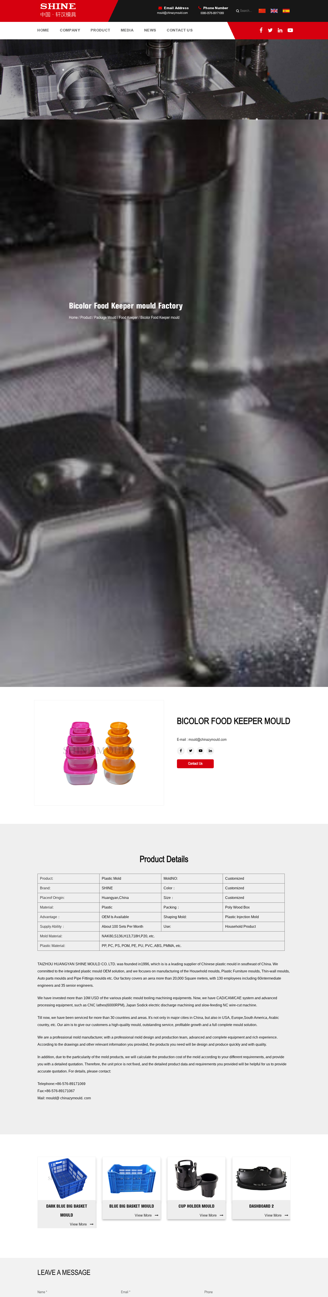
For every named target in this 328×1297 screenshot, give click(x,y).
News (150, 30)
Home (43, 30)
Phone (208, 1292)
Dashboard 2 (196, 1206)
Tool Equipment (76, 37)
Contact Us (180, 30)
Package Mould (105, 318)
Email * (125, 1292)
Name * (42, 1292)
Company (70, 30)
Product (100, 30)
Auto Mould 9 (261, 1206)
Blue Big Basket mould (66, 1206)
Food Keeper (128, 318)
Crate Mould (107, 37)
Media (127, 30)
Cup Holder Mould (131, 1206)
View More (78, 1215)
